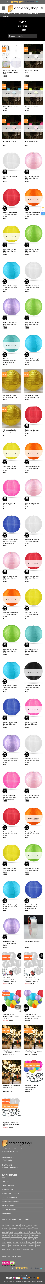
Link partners (6, 1214)
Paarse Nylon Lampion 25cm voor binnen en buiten (10, 324)
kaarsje (33, 1232)
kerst (38, 1232)
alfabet (8, 1225)
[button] (3, 8)
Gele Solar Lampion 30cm (31, 107)
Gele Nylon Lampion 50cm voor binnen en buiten (10, 870)
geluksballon (18, 1232)
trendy (39, 1242)
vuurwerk (23, 1245)
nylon (3, 1242)
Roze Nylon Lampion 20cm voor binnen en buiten (32, 178)
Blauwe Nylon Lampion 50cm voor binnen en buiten (10, 906)
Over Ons (5, 1181)
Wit (32, 1249)
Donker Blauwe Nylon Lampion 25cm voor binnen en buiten (10, 541)
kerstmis (13, 1235)
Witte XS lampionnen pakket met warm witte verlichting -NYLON (32, 979)
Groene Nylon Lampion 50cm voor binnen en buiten (32, 870)
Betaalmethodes (7, 1189)
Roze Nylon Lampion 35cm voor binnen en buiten (10, 578)
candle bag (13, 1229)
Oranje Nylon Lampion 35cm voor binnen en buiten (10, 614)
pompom (16, 1242)
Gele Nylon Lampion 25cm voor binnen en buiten (10, 468)
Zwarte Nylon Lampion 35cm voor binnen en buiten (32, 687)
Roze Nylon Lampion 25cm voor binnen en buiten (32, 505)
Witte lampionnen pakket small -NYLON (11, 1052)
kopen (20, 1235)
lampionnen (5, 1239)
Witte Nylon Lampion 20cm (10, 177)
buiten (30, 1225)
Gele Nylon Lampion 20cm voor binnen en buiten (10, 251)
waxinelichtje (6, 1249)
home (19, 26)
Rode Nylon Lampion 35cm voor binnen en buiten (32, 578)
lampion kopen (34, 1235)
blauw (18, 1225)
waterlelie (31, 1245)
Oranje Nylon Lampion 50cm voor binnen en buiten (32, 833)
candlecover (22, 1229)
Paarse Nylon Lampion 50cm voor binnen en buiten (10, 943)
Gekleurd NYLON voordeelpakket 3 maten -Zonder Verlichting (33, 1016)
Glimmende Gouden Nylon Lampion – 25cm (10, 396)
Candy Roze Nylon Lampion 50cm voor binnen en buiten (9, 797)
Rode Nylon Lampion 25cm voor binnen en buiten (32, 432)
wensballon (25, 1249)
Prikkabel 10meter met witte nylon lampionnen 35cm (11, 1124)
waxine (38, 1245)
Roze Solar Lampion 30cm (31, 142)
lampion (26, 1235)
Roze (28, 1242)
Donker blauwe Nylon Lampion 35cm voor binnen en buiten (10, 724)
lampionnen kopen (16, 1239)
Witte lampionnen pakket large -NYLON (11, 1086)
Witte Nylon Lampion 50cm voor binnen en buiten (32, 760)
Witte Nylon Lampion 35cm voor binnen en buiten (32, 541)
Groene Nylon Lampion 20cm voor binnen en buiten (32, 251)
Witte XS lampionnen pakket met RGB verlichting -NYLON (10, 979)
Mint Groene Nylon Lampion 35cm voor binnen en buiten (31, 651)
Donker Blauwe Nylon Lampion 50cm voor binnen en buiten (32, 906)
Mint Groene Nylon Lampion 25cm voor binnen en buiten (9, 360)
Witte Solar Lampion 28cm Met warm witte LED (10, 72)
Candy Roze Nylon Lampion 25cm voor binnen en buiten (9, 505)
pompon (22, 1242)
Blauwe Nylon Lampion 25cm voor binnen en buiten (32, 360)
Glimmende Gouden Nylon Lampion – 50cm (10, 431)
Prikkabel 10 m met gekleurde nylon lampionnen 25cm (31, 1087)
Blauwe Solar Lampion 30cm (10, 107)
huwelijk (26, 1232)
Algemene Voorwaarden (10, 1201)
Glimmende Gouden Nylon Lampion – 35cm (32, 396)
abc (3, 1225)
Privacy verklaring (8, 1205)
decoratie (5, 1232)
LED (25, 1239)
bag (13, 1225)
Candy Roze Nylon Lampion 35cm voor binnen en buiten (31, 724)
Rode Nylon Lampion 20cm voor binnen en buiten (10, 214)
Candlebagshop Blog (9, 1210)
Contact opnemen (8, 1185)
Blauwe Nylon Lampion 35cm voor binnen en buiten (10, 687)
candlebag (5, 1229)
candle (35, 1225)
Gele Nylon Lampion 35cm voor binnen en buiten (32, 614)
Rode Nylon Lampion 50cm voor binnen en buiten (10, 833)
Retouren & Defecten (9, 1197)
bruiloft (24, 1225)
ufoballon (16, 1245)
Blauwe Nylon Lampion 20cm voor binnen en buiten (10, 287)
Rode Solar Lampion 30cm (9, 142)
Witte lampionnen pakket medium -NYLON (33, 1052)
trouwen (4, 1245)
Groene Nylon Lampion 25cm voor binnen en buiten (32, 324)
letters (30, 1239)
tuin (10, 1245)
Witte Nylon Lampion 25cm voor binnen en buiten (32, 287)
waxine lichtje (16, 1249)
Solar (33, 1242)
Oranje (9, 1242)
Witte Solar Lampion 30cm (32, 71)
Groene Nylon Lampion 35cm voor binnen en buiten (10, 651)
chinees (30, 1229)
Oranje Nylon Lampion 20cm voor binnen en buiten (32, 214)
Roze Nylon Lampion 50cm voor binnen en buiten (32, 797)
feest (11, 1232)
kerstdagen (5, 1235)
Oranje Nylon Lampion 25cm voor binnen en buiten (32, 468)
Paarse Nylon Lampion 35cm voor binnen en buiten (10, 760)
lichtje (36, 1239)
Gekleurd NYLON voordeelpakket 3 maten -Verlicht (11, 1016)
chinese (36, 1229)
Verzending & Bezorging (10, 1193)
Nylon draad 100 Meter (32, 941)
